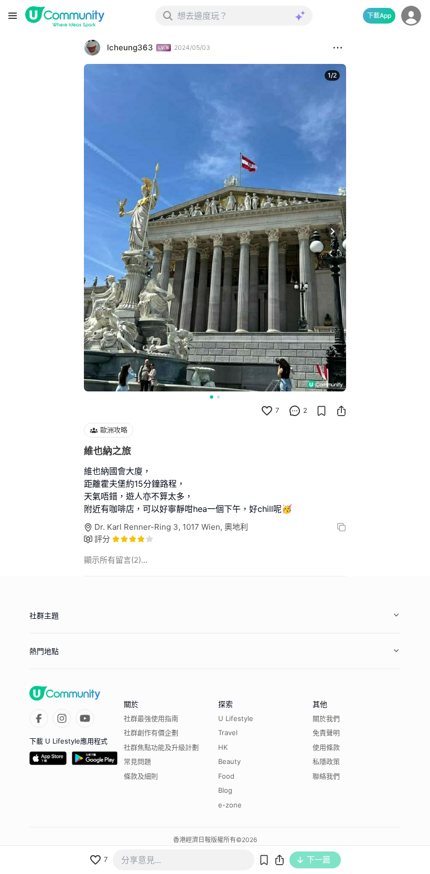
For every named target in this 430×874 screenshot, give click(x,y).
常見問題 (137, 761)
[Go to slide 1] (211, 396)
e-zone (230, 805)
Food (226, 776)
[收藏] (321, 411)
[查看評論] (294, 411)
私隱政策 (326, 761)
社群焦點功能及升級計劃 (161, 747)
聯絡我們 (326, 776)
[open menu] (12, 16)
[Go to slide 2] (218, 397)
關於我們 (326, 718)
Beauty (229, 761)
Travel (228, 732)
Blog (225, 790)
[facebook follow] (38, 718)
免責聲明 (326, 732)
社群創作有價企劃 (151, 732)
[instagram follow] (61, 718)
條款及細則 (141, 776)
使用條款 (326, 747)
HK (223, 747)
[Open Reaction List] (338, 47)
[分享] (341, 411)
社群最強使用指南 (151, 718)
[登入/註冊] (411, 15)
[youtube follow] (85, 718)
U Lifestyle (235, 718)
